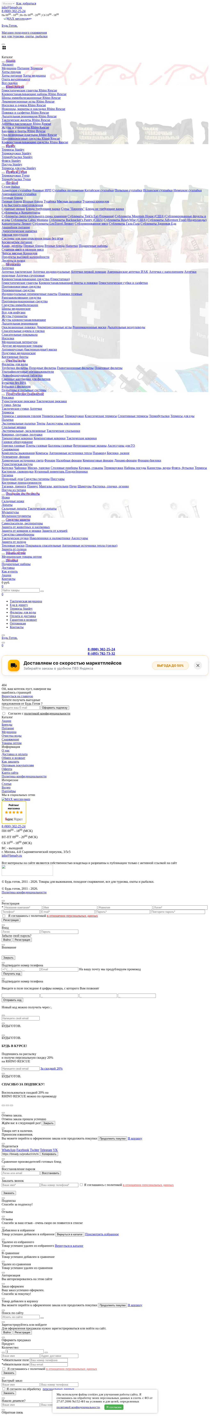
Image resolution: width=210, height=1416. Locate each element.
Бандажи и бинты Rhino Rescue (24, 131)
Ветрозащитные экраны (90, 445)
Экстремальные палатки (19, 423)
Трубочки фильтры (15, 368)
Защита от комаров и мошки (21, 530)
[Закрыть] (198, 665)
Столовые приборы (64, 468)
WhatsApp (9, 1150)
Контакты (8, 579)
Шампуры (85, 486)
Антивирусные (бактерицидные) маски (29, 349)
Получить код (11, 973)
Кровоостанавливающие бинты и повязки (68, 283)
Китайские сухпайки (99, 190)
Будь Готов (10, 638)
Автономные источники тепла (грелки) (89, 545)
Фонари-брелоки (149, 460)
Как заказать (10, 761)
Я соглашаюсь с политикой (53, 915)
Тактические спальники (63, 431)
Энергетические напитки (19, 231)
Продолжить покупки (113, 1138)
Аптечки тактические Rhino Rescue (26, 123)
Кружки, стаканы (91, 468)
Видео (6, 787)
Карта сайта (10, 772)
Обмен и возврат (13, 758)
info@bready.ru (12, 7)
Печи (73, 486)
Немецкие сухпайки (187, 190)
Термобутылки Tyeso (16, 179)
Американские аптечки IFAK (127, 271)
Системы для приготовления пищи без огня (32, 238)
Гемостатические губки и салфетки (123, 283)
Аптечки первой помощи (88, 271)
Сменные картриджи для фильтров (26, 379)
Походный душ (12, 479)
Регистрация (11, 920)
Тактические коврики (81, 438)
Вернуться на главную (17, 696)
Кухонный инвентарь (49, 471)
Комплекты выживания (18, 453)
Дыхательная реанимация (20, 323)
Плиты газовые (36, 445)
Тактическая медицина (26, 601)
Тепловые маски (13, 545)
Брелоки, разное (118, 453)
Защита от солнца (14, 549)
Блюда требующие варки (43, 209)
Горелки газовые (13, 445)
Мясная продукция (15, 234)
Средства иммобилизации (20, 305)
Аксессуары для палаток (63, 423)
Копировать (49, 1154)
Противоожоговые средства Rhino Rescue (31, 138)
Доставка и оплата (14, 754)
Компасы (41, 453)
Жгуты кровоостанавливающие (24, 320)
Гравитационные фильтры (75, 368)
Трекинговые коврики (17, 438)
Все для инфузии (13, 312)
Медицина (9, 68)
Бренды (7, 724)
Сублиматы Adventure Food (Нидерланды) (177, 220)
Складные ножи (13, 501)
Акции (6, 575)
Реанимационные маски (89, 327)
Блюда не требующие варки (105, 209)
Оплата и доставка (23, 616)
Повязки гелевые (70, 294)
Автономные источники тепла (70, 453)
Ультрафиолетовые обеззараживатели (28, 371)
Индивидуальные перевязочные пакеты (29, 294)
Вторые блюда (33, 201)
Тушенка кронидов (95, 201)
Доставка (8, 567)
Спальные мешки (14, 427)
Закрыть (8, 957)
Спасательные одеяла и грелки (23, 331)
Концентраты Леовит (17, 223)
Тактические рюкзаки (51, 401)
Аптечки (8, 268)
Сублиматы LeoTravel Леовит (53, 223)
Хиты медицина (34, 75)
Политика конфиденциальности (24, 776)
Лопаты (7, 505)
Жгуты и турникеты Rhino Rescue (25, 127)
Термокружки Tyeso (16, 175)
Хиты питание (12, 75)
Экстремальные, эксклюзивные (24, 431)
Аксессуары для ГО (121, 445)
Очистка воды (12, 735)
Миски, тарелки (38, 468)
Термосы (36, 68)
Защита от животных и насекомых (26, 527)
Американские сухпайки (19, 194)
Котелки (7, 468)
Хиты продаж (11, 72)
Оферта (7, 769)
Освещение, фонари (16, 456)
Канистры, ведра (159, 468)
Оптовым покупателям (18, 765)
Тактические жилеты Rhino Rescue (26, 120)
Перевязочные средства (18, 290)
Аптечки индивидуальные (51, 271)
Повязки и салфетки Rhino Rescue (25, 112)
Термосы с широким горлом (21, 416)
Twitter (34, 1150)
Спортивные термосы (133, 416)
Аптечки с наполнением (166, 271)
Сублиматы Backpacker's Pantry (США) (76, 220)
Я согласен (113, 1407)
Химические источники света (22, 460)
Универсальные (53, 416)
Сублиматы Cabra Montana (29, 220)
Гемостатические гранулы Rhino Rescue (29, 90)
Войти (7, 939)
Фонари (49, 460)
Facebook (22, 1150)
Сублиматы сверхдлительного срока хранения (34, 216)
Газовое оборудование (17, 442)
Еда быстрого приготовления (22, 205)
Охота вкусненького (16, 79)
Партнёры (9, 791)
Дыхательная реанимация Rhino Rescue (29, 116)
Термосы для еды (182, 416)
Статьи (6, 784)
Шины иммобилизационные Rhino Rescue (31, 97)
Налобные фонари (69, 460)
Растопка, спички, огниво (110, 486)
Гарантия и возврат (23, 619)
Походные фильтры (42, 368)
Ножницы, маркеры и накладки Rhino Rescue (33, 109)
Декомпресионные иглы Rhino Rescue (28, 101)
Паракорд (99, 453)
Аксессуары (79, 538)
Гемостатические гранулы (20, 283)
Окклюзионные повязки (19, 327)
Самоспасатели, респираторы (22, 523)
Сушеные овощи (13, 209)
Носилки (8, 338)
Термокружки (74, 416)
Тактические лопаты (42, 508)
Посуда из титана (14, 490)
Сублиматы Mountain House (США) (139, 216)
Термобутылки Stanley (17, 157)
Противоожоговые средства (21, 286)
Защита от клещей (54, 530)
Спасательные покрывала (20, 334)
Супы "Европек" (73, 209)
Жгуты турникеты (14, 316)
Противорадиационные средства (25, 301)
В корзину (135, 1138)
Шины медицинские (16, 308)
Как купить (10, 571)
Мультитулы (10, 512)
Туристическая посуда (17, 464)
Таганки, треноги (14, 486)
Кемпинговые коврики (50, 438)
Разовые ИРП (41, 190)
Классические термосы (101, 416)
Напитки (71, 246)
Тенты (41, 423)
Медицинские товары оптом (22, 556)
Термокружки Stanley (16, 153)
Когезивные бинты (15, 357)
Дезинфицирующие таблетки (22, 375)
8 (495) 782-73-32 (101, 653)
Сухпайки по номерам (68, 190)
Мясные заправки (69, 201)
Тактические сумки (15, 408)
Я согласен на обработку (24, 1389)
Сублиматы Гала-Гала (124, 223)
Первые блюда (12, 201)
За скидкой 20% (51, 1068)
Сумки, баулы (11, 405)
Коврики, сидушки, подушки (22, 434)
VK (55, 1150)
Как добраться (26, 3)
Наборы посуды (135, 468)
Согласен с (39, 713)
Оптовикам (18, 623)
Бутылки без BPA (14, 382)
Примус (32, 486)
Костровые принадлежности (21, 482)
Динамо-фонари (125, 460)
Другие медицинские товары (22, 345)
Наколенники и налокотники (50, 538)
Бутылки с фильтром (16, 386)
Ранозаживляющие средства (21, 297)
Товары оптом (12, 743)
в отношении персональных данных (72, 915)
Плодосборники (76, 471)
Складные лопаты (14, 508)
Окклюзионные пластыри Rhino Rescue (29, 135)
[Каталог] (3, 635)
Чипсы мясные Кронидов (19, 253)
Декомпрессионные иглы (54, 327)
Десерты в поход (13, 260)
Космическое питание (17, 242)
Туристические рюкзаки (18, 401)
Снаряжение (10, 449)
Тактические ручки (15, 538)
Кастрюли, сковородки (18, 471)
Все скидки (10, 83)
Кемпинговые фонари (98, 460)
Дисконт (8, 64)
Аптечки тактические (17, 271)
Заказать (8, 1193)
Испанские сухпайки (158, 190)
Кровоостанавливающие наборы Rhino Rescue (34, 94)
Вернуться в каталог (70, 1234)
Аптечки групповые (30, 275)
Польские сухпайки (128, 190)
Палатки (8, 419)
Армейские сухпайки (17, 190)
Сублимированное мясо (91, 223)
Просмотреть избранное (102, 1234)
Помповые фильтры (108, 368)
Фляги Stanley (11, 160)
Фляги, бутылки (182, 468)
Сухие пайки (11, 186)
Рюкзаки (8, 397)
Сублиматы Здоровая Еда (158, 223)
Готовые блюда (12, 197)
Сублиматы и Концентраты (21, 212)
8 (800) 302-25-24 (13, 11)
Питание (23, 68)
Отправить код (12, 1000)
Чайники (20, 468)
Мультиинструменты (16, 516)
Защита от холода (14, 542)
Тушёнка (50, 201)
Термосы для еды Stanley (19, 168)
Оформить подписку (54, 707)
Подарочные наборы (93, 246)
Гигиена (7, 475)
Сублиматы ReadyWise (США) (125, 220)
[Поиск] (3, 642)
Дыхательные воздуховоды (126, 327)
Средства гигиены (37, 479)
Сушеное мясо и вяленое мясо (23, 249)
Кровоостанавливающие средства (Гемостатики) (36, 279)
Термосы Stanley (13, 149)
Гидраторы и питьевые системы (24, 390)
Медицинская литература (19, 342)
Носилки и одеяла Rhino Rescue (24, 105)
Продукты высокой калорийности (25, 257)
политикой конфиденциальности (47, 713)
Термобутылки (159, 416)
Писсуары (57, 479)
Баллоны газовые (60, 445)
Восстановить (50, 1173)
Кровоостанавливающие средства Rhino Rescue (35, 142)
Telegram (46, 1150)
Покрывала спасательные (43, 545)
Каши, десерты (12, 246)
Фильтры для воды (15, 364)
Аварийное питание (16, 227)
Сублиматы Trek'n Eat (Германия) (90, 216)
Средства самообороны (18, 534)
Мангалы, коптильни (53, 486)
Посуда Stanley (12, 164)
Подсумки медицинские (19, 353)
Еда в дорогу (19, 605)
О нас (6, 750)
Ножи (6, 497)
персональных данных (58, 1389)
